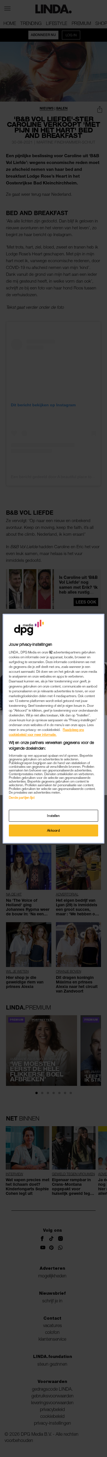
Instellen (53, 815)
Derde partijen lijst (21, 797)
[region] (53, 728)
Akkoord (53, 830)
